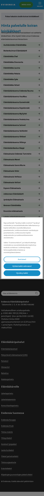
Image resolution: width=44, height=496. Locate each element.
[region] (22, 248)
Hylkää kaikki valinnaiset (22, 266)
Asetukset (22, 259)
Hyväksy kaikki (22, 273)
